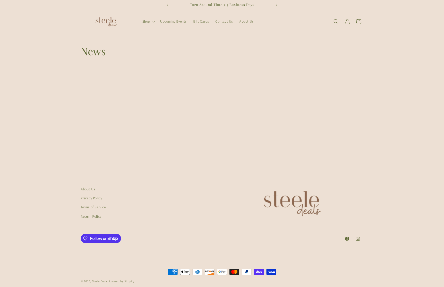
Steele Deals (99, 281)
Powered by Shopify (121, 281)
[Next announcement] (276, 5)
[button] (148, 21)
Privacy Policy (91, 198)
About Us (88, 189)
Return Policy (91, 216)
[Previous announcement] (167, 5)
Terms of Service (93, 207)
